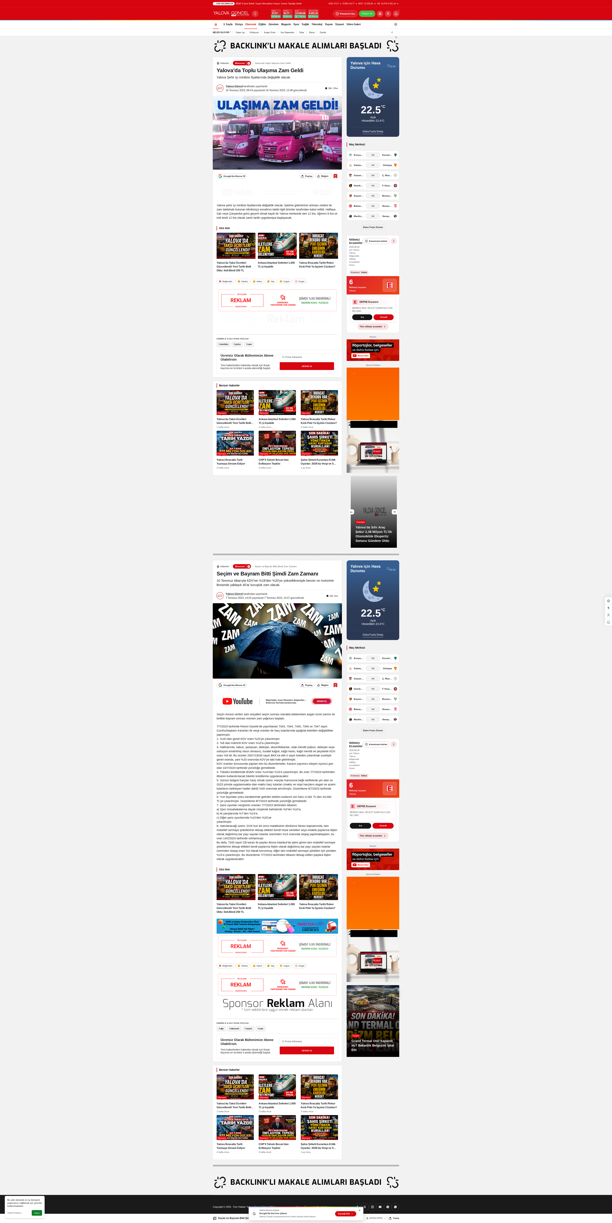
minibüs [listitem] (223, 344)
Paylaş (396, 1218)
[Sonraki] (396, 37)
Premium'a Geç (347, 13)
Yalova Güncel (234, 86)
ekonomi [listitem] (234, 1030)
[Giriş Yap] (388, 14)
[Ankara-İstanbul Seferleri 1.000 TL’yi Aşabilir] (277, 253)
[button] (380, 14)
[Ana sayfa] (215, 24)
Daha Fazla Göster (373, 227)
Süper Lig (240, 32)
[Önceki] (392, 32)
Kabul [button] (37, 1213)
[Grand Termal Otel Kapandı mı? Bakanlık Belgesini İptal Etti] (373, 1022)
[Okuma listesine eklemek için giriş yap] (335, 176)
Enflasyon (254, 32)
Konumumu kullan (378, 241)
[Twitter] (365, 1208)
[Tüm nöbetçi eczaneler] (394, 241)
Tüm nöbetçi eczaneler (371, 327)
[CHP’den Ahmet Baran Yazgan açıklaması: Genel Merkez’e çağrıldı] (391, 513)
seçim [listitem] (248, 1030)
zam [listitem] (249, 344)
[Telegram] (388, 1208)
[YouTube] (380, 1208)
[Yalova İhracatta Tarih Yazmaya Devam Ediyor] (235, 450)
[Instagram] (372, 1208)
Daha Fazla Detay (373, 131)
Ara (360, 827)
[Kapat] (359, 1210)
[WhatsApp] (395, 1208)
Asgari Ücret (269, 32)
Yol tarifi (373, 318)
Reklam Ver (367, 13)
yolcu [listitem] (237, 344)
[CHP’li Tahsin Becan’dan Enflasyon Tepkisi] (277, 450)
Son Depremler (287, 32)
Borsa (312, 32)
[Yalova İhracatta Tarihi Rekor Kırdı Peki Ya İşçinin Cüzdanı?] (318, 253)
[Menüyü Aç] (255, 14)
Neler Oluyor (221, 32)
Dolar (301, 32)
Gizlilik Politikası (14, 1213)
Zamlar (323, 32)
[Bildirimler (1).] (608, 622)
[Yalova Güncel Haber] (231, 13)
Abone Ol (307, 366)
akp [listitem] (221, 1030)
